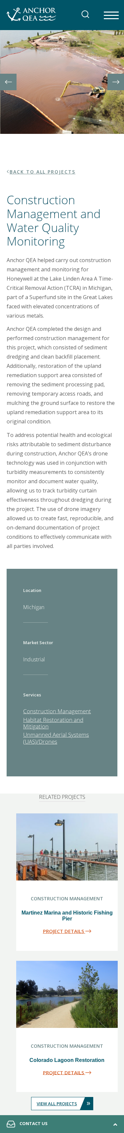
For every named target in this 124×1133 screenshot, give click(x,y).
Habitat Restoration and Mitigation (53, 723)
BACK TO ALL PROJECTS (42, 172)
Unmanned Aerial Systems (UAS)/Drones (56, 738)
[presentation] (8, 82)
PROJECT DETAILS (64, 931)
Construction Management (57, 711)
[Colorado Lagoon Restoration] (67, 996)
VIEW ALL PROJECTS (63, 1102)
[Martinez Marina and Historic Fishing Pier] (67, 848)
